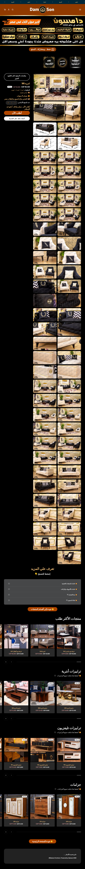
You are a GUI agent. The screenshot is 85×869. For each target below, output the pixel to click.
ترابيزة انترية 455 (68, 708)
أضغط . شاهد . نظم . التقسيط (17, 118)
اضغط (74, 2)
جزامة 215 (16, 821)
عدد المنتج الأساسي (24, 102)
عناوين (58, 2)
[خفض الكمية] (15, 103)
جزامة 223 (69, 821)
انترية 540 (42, 651)
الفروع (42, 2)
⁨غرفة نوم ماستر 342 (68, 651)
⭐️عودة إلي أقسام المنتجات (42, 609)
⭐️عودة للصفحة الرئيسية (42, 841)
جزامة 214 (42, 821)
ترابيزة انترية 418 (16, 708)
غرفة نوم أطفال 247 (16, 651)
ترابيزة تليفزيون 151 (16, 765)
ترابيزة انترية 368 (42, 708)
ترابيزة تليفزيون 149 (42, 765)
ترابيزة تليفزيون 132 (69, 765)
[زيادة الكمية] (8, 103)
